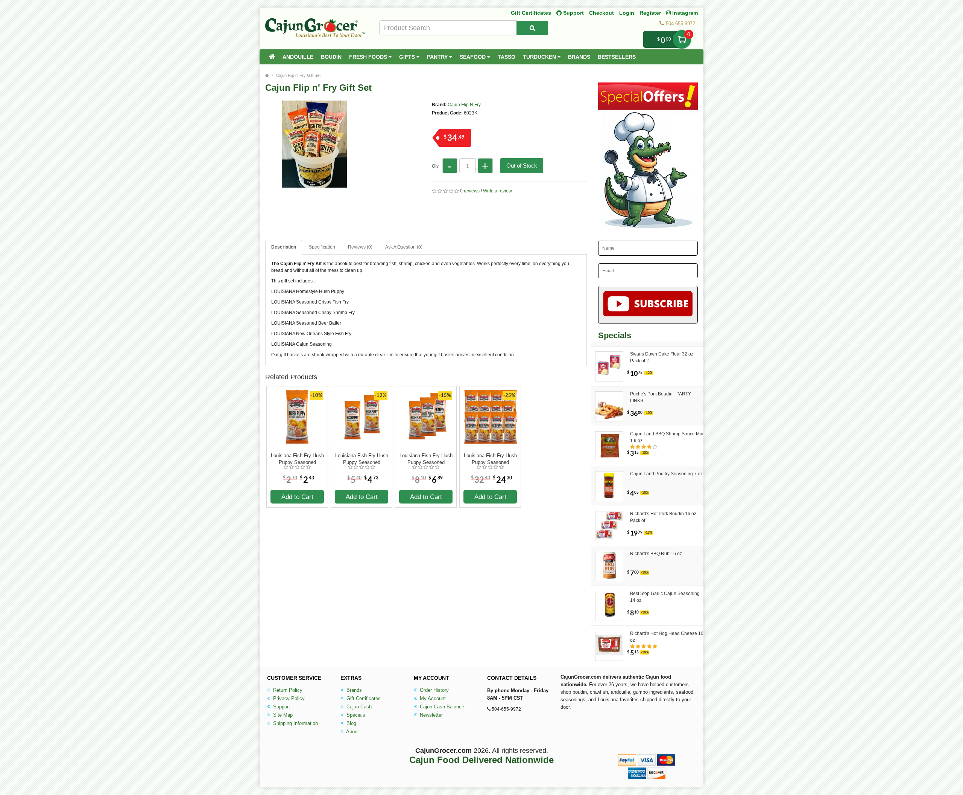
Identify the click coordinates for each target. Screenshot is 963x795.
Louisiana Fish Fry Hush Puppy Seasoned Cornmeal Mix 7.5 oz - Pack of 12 (490, 459)
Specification (322, 247)
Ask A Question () (403, 247)
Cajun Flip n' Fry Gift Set (298, 75)
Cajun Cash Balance (441, 707)
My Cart (682, 39)
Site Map (282, 715)
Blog (350, 723)
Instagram (684, 13)
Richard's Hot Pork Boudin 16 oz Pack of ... (663, 517)
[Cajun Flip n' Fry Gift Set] (331, 229)
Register (650, 13)
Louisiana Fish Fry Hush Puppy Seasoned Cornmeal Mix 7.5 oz (297, 459)
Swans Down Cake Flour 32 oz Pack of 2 (661, 357)
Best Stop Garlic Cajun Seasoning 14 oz (665, 597)
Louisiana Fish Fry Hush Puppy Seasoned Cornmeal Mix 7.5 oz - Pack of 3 (426, 459)
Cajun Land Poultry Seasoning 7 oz (666, 473)
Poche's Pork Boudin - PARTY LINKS (660, 397)
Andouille (298, 57)
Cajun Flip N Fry (464, 104)
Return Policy (287, 690)
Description (283, 247)
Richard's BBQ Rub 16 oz (656, 553)
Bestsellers (617, 57)
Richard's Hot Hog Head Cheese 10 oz (666, 637)
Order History (433, 690)
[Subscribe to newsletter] (648, 304)
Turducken (540, 57)
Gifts (407, 57)
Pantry (438, 57)
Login (626, 13)
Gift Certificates (531, 13)
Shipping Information (295, 723)
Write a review (497, 191)
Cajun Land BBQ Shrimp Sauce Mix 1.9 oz (666, 437)
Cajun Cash (358, 707)
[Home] (272, 56)
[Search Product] (532, 28)
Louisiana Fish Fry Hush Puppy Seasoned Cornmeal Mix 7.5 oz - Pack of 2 (361, 459)
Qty (435, 166)
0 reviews (470, 191)
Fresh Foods (369, 57)
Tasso (506, 57)
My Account (432, 698)
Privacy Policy (288, 698)
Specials (355, 715)
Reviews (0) (360, 247)
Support (281, 707)
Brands (579, 57)
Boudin (331, 57)
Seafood (473, 57)
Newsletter (430, 715)
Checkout (601, 13)
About (352, 731)
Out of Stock (521, 165)
